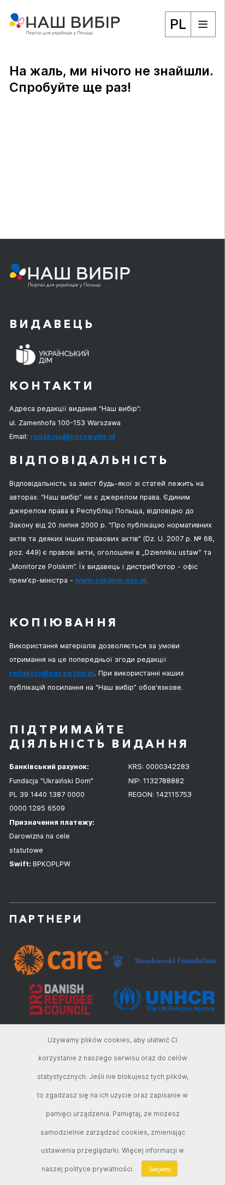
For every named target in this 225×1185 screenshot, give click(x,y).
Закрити (159, 1168)
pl (178, 23)
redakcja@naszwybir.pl (72, 436)
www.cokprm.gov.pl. (112, 580)
